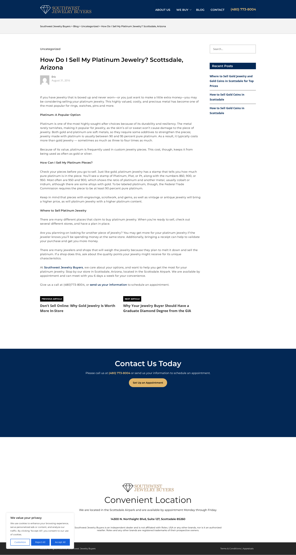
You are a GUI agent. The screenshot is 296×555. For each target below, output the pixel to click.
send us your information (108, 284)
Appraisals (248, 548)
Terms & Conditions (230, 548)
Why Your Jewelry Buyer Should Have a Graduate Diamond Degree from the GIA (157, 308)
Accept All (60, 542)
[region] (40, 531)
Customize (20, 542)
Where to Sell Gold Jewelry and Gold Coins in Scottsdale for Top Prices (232, 81)
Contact (217, 10)
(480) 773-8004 (243, 9)
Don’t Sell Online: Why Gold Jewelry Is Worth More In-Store (77, 308)
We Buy (182, 10)
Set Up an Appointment (148, 382)
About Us (162, 10)
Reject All (40, 542)
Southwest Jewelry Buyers (63, 267)
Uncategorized (50, 49)
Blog (200, 10)
